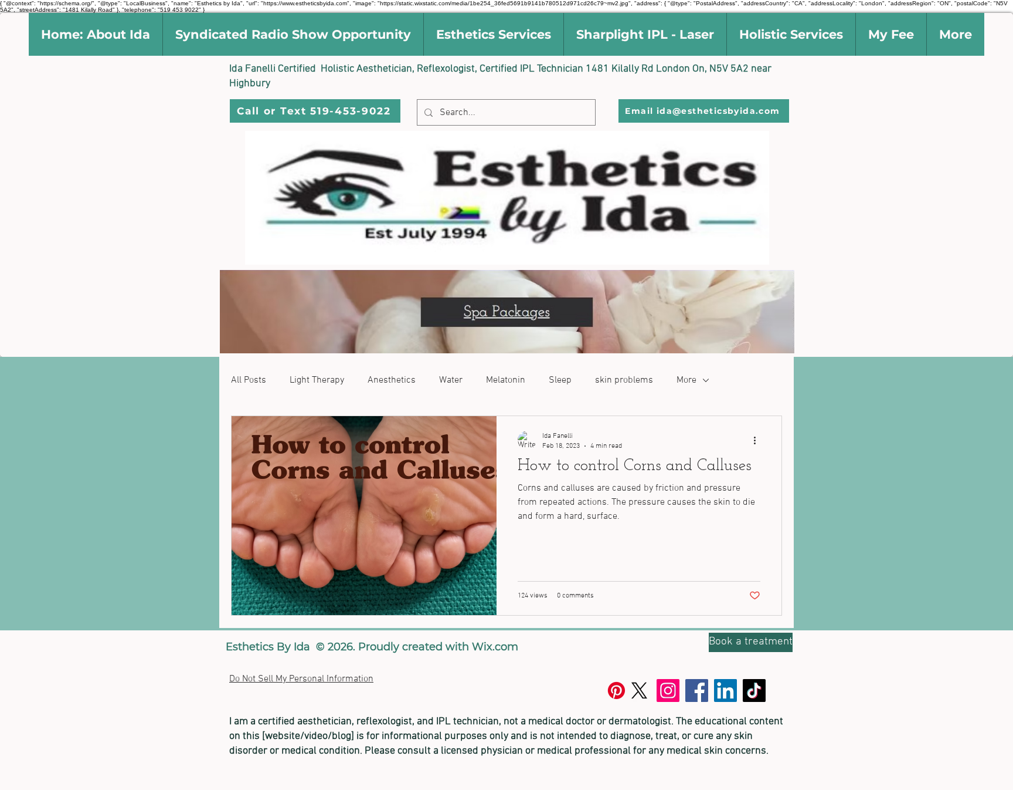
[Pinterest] (616, 690)
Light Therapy (317, 380)
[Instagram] (668, 690)
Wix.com (495, 646)
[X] (639, 690)
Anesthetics (392, 380)
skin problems (624, 380)
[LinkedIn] (725, 690)
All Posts (248, 380)
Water (451, 380)
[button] (95, 34)
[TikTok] (754, 690)
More (686, 380)
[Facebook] (696, 690)
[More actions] (759, 440)
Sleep (560, 380)
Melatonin (505, 380)
